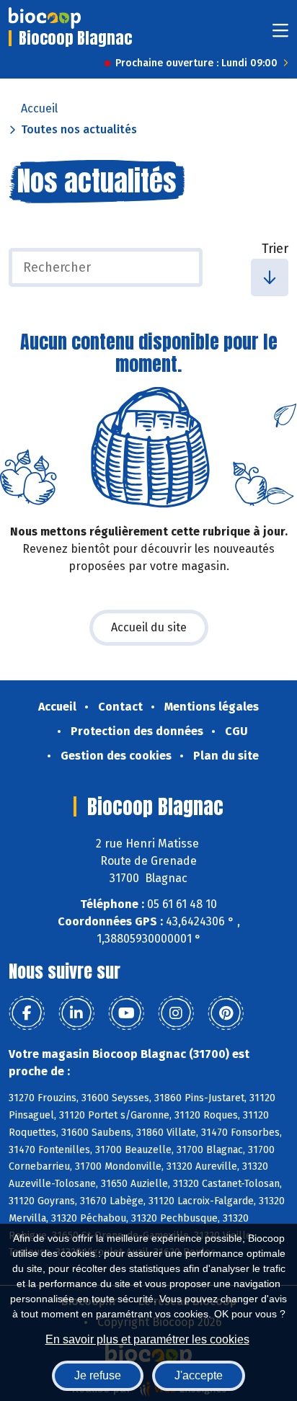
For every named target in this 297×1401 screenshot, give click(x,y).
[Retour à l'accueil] (45, 18)
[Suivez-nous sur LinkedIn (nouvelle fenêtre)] (76, 1013)
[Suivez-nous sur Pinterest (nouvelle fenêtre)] (226, 1013)
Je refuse (97, 1375)
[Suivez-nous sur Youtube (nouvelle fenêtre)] (126, 1013)
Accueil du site (149, 627)
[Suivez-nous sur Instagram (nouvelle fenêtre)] (176, 1013)
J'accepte (198, 1375)
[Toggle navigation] (280, 35)
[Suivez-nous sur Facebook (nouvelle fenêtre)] (27, 1013)
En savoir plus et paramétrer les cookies (147, 1339)
